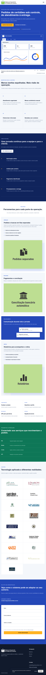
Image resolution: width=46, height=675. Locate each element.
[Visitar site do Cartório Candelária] (12, 505)
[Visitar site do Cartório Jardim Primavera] (12, 494)
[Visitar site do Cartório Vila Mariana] (12, 558)
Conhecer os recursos (21, 24)
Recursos (30, 654)
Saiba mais (35, 671)
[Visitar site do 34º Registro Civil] (34, 494)
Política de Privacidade (30, 629)
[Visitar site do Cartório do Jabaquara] (34, 505)
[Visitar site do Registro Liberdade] (12, 526)
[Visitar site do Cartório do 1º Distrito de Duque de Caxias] (34, 537)
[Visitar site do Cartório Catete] (12, 483)
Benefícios (31, 651)
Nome (5, 608)
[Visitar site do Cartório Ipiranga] (34, 548)
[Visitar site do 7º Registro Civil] (34, 515)
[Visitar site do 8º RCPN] (12, 515)
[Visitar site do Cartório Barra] (34, 483)
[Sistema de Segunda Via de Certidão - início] (9, 2)
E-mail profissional (7, 615)
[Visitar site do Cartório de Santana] (34, 526)
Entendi (40, 671)
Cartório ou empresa (7, 622)
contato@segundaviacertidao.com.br (9, 600)
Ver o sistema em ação (7, 151)
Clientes (30, 656)
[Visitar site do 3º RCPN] (12, 548)
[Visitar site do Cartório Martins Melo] (12, 537)
